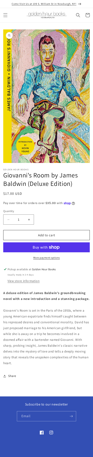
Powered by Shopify (62, 453)
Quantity (8, 211)
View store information (24, 281)
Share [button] (12, 376)
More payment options (46, 257)
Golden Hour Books (39, 453)
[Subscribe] (71, 416)
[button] (5, 15)
